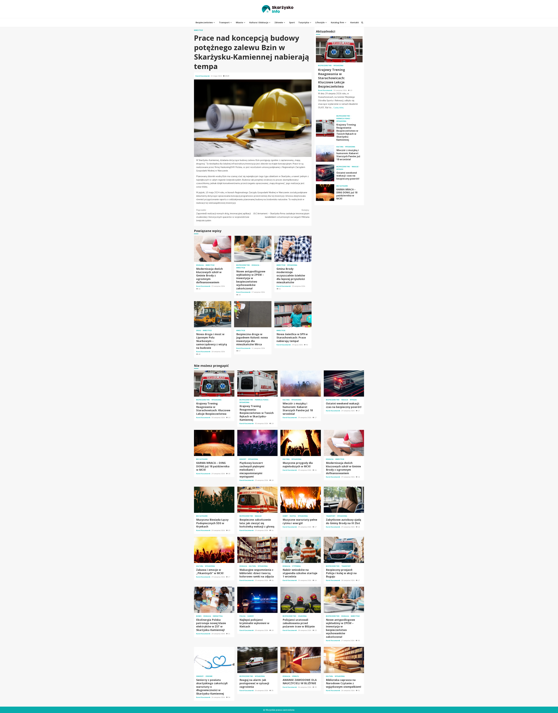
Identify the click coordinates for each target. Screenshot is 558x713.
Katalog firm (337, 22)
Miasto (239, 22)
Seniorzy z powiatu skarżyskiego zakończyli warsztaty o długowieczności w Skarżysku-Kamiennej (214, 660)
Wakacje (355, 166)
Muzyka (293, 516)
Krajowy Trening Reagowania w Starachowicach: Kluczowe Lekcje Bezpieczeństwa (339, 49)
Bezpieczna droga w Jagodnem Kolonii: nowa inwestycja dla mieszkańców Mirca (252, 314)
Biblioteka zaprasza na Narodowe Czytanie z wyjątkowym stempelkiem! (344, 660)
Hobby (285, 516)
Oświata (295, 676)
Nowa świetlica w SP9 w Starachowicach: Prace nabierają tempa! (293, 314)
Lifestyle (320, 22)
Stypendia (296, 566)
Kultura (340, 147)
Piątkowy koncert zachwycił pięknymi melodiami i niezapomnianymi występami (257, 443)
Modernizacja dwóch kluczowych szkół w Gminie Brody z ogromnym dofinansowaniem (212, 249)
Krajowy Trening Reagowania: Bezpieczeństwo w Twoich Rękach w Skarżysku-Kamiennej (325, 128)
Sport (292, 22)
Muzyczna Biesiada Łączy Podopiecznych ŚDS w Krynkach (214, 500)
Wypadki (339, 169)
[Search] (362, 22)
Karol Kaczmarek (202, 76)
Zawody (250, 616)
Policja (242, 616)
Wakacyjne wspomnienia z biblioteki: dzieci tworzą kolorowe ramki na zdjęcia (257, 550)
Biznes (199, 616)
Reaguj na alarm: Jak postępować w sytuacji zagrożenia (257, 660)
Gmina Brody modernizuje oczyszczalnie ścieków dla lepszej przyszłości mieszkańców (293, 249)
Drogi (198, 330)
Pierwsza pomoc (343, 119)
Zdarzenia (302, 616)
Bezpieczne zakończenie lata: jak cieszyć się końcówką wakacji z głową (257, 500)
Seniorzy (200, 676)
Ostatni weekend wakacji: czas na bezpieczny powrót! (325, 173)
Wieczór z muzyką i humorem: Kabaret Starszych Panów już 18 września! (325, 153)
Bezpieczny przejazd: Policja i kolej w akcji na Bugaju (344, 550)
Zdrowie (278, 22)
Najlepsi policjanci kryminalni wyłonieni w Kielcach (257, 600)
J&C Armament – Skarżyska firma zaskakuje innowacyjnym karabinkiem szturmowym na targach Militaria (281, 213)
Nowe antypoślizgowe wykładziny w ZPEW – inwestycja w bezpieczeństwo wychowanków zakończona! (252, 249)
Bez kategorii (342, 186)
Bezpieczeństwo (204, 22)
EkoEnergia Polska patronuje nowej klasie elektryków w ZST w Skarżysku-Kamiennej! (214, 600)
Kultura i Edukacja (258, 22)
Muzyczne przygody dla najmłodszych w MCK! (300, 443)
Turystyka (303, 22)
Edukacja (200, 265)
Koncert (243, 459)
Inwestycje (198, 30)
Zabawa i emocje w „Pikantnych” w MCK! (214, 550)
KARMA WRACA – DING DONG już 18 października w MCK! (325, 192)
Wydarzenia (292, 265)
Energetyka (218, 616)
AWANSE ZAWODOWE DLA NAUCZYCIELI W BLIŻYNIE (300, 660)
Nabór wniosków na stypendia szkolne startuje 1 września (300, 550)
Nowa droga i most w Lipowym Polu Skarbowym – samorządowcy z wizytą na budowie (212, 314)
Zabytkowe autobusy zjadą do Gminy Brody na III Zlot (344, 500)
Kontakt (354, 22)
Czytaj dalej (338, 107)
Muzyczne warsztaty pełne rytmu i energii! (300, 500)
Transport (224, 22)
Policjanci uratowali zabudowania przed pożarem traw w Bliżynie (300, 600)
